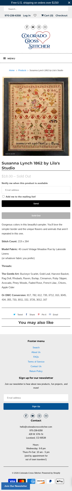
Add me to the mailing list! (21, 196)
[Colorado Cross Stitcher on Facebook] (27, 27)
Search (36, 347)
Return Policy (36, 371)
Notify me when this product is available (25, 183)
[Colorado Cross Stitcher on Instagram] (39, 27)
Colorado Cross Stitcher (30, 473)
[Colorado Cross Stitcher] (36, 41)
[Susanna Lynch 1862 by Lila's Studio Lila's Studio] (36, 116)
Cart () (48, 15)
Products (22, 70)
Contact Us (36, 366)
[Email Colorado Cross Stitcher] (45, 27)
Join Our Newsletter (15, 486)
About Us (36, 352)
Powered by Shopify (51, 473)
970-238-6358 (13, 15)
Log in (27, 15)
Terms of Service (36, 361)
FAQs (36, 357)
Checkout (61, 15)
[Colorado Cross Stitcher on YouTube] (33, 27)
